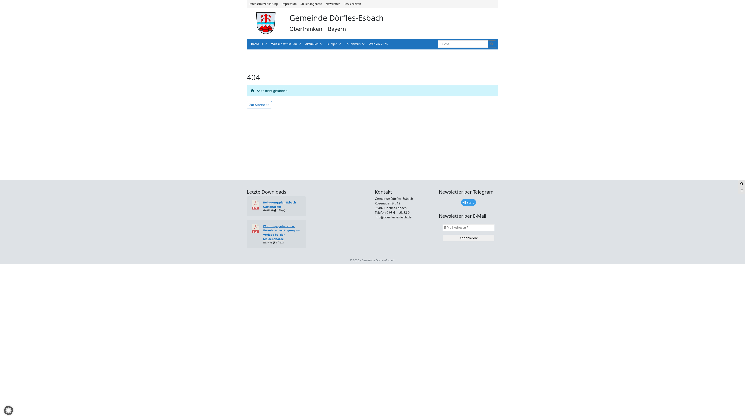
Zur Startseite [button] (259, 105)
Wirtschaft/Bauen (284, 44)
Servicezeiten (352, 4)
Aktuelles (312, 44)
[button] (8, 410)
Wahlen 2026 (378, 44)
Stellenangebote (311, 4)
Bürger (332, 44)
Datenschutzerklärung (263, 4)
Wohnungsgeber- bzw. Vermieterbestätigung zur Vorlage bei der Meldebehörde (281, 232)
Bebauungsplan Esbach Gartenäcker (279, 204)
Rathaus (257, 44)
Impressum (289, 4)
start (470, 202)
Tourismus (353, 44)
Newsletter (333, 4)
